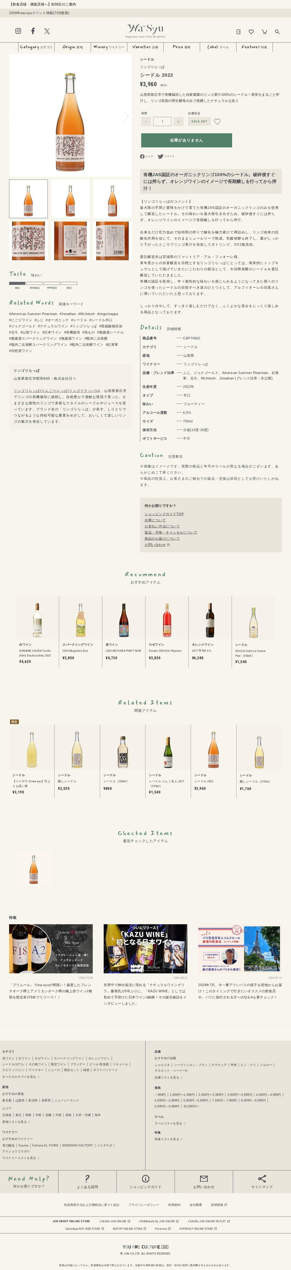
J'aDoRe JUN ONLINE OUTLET (207, 1221)
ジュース (54, 1070)
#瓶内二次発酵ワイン (86, 344)
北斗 (193, 378)
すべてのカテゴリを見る (19, 1076)
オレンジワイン (99, 1058)
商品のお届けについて (162, 538)
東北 (18, 1115)
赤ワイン (8, 1058)
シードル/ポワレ (13, 1064)
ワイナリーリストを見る (19, 1158)
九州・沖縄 (83, 1115)
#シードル (79, 320)
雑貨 (86, 1070)
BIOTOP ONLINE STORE (128, 1228)
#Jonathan (68, 314)
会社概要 (196, 1205)
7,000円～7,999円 (224, 1100)
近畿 (48, 1115)
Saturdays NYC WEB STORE (82, 1228)
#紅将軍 (112, 344)
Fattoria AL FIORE (45, 1145)
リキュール (120, 1064)
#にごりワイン (20, 320)
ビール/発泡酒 (99, 1064)
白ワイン (24, 1058)
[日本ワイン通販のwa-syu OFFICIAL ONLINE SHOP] (145, 30)
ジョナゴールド (206, 373)
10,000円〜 (191, 1106)
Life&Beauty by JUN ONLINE (157, 1221)
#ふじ (39, 320)
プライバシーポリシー (143, 1205)
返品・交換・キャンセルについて (171, 532)
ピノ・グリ (248, 1065)
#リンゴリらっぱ (83, 326)
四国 (68, 1115)
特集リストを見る (167, 1139)
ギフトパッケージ (105, 1070)
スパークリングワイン (69, 1058)
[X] (47, 31)
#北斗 (13, 332)
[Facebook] (33, 31)
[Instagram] (18, 31)
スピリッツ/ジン (13, 1070)
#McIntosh (86, 314)
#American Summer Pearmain (33, 314)
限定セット (72, 1070)
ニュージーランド (67, 1100)
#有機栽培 (72, 332)
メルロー (266, 1065)
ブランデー (78, 1064)
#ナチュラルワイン (53, 326)
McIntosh (208, 378)
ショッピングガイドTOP (164, 514)
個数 (144, 113)
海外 (98, 1115)
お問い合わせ (155, 545)
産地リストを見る (14, 1122)
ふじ (186, 373)
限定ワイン (58, 1064)
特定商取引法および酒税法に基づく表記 (91, 1205)
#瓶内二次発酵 (96, 338)
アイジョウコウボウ (16, 1151)
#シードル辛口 (101, 320)
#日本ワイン (52, 332)
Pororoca (161, 1228)
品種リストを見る (167, 1077)
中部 (38, 1115)
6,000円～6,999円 (195, 1100)
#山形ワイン (30, 332)
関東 (28, 1115)
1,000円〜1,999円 (182, 1094)
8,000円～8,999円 (253, 1100)
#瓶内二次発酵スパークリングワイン (38, 344)
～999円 (160, 1094)
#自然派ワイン (20, 351)
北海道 (7, 1115)
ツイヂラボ (105, 1145)
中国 (58, 1115)
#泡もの (88, 332)
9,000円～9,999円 (167, 1106)
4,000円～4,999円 (268, 1094)
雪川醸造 (8, 1145)
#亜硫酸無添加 (111, 326)
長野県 (46, 1100)
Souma (23, 1145)
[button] (126, 117)
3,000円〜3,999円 (239, 1094)
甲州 (234, 1065)
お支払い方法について (162, 526)
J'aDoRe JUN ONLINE (112, 1221)
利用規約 (174, 1205)
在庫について (155, 520)
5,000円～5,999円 (167, 1100)
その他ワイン (38, 1064)
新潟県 (33, 1100)
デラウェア (219, 1065)
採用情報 (217, 1205)
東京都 (7, 1100)
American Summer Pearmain (245, 373)
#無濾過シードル (110, 332)
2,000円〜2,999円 (210, 1094)
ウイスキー (36, 1070)
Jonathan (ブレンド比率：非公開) (246, 378)
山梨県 (20, 1100)
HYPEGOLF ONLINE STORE (196, 1228)
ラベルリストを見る (168, 1123)
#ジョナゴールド (22, 326)
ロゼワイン (42, 1058)
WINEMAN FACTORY (77, 1145)
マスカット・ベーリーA (171, 1070)
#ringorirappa (107, 314)
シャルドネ (162, 1065)
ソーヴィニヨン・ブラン (191, 1065)
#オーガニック (57, 320)
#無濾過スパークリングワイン (33, 338)
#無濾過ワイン (70, 338)
